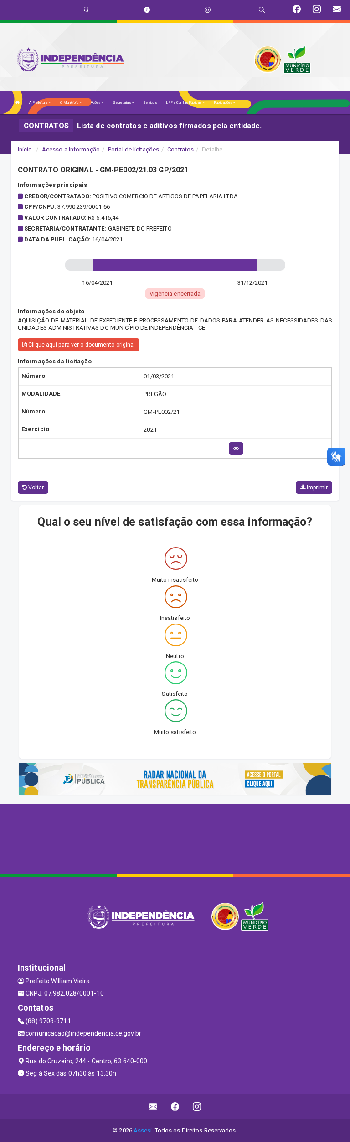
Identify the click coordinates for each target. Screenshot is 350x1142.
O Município (69, 103)
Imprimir (316, 487)
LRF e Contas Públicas (184, 103)
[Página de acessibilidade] (208, 9)
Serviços (150, 103)
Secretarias (122, 103)
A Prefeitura (38, 103)
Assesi (143, 1130)
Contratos (180, 149)
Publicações (223, 103)
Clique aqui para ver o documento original (81, 345)
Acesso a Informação (71, 149)
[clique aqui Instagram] (197, 1107)
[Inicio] (18, 102)
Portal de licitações (133, 149)
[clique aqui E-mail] (153, 1107)
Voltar (35, 487)
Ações (96, 103)
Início (25, 149)
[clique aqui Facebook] (175, 1107)
